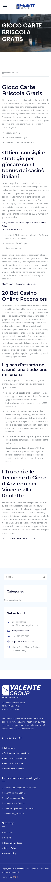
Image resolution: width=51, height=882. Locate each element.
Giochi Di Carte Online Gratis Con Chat (19, 538)
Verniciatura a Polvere (13, 763)
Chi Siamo (8, 832)
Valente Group (23, 868)
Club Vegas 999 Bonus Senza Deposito (19, 284)
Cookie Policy (10, 853)
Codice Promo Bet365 (12, 229)
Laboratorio (9, 748)
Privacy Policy (10, 848)
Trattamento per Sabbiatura (16, 753)
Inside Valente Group (13, 843)
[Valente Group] (25, 7)
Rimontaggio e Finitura (14, 768)
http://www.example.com (23, 641)
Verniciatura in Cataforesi (15, 758)
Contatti (7, 837)
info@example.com (20, 630)
